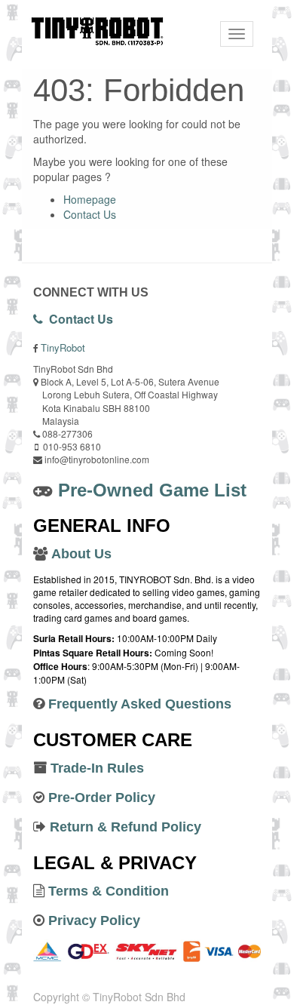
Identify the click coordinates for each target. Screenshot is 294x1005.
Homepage (89, 199)
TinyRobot (63, 347)
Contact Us (89, 214)
